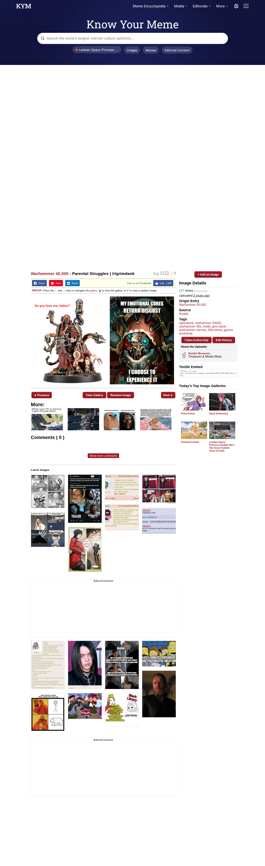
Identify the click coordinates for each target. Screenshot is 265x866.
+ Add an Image (208, 274)
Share (41, 283)
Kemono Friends (190, 442)
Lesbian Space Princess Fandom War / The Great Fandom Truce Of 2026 (222, 446)
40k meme (215, 330)
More (220, 6)
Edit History (224, 340)
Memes (150, 50)
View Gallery (94, 395)
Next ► (168, 395)
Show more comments (103, 455)
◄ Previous (41, 395)
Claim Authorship (196, 340)
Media (179, 6)
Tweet (74, 283)
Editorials (200, 6)
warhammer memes (192, 330)
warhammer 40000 (208, 323)
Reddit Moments (199, 353)
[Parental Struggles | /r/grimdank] (103, 340)
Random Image (120, 395)
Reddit (183, 313)
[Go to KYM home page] (23, 7)
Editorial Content (177, 50)
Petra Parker (188, 413)
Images (132, 50)
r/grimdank (186, 323)
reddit (206, 326)
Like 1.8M (164, 283)
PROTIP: (37, 290)
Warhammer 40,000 (49, 273)
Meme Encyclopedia (149, 6)
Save (57, 283)
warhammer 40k (190, 326)
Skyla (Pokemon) (218, 413)
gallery (93, 290)
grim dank (219, 326)
